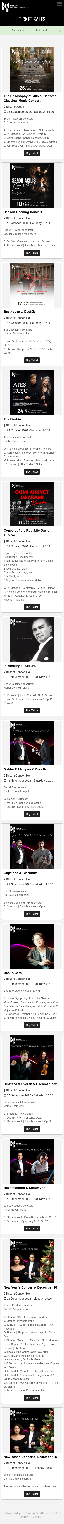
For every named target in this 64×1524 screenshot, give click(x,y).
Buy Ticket (32, 153)
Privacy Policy (12, 1513)
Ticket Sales (32, 19)
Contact (37, 1516)
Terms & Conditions (36, 1513)
